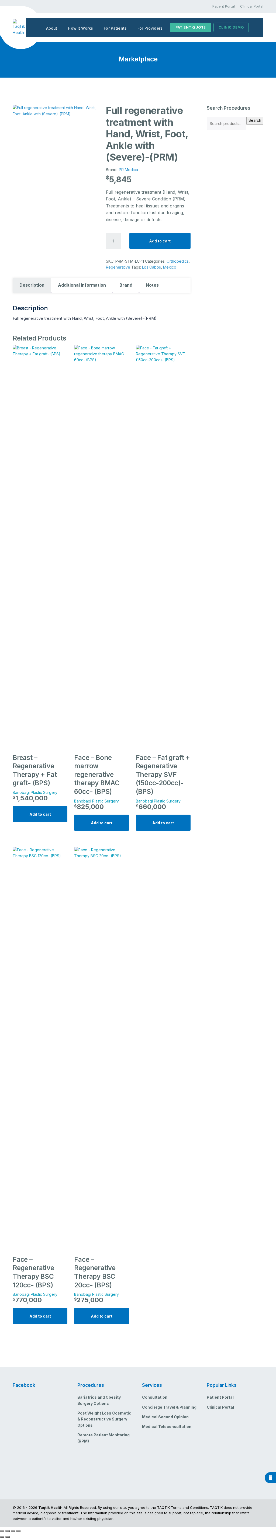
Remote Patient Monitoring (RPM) (103, 1438)
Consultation (154, 1397)
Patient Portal (223, 6)
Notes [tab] (152, 285)
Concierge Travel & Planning (169, 1407)
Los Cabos (151, 267)
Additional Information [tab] (82, 285)
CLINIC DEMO (231, 27)
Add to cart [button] (40, 814)
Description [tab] (31, 285)
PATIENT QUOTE (190, 27)
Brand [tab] (125, 285)
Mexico (169, 267)
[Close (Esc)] (18, 1531)
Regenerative (118, 267)
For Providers (150, 28)
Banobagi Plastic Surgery (35, 792)
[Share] (13, 1531)
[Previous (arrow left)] (2, 1537)
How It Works (80, 28)
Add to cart (160, 241)
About (51, 28)
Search (255, 120)
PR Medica (128, 169)
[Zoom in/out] (2, 1531)
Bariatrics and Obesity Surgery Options (99, 1400)
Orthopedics (178, 261)
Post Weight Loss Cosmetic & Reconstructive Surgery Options (104, 1419)
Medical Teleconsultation (166, 1426)
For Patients (115, 28)
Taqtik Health (50, 1507)
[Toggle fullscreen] (7, 1531)
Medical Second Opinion (165, 1417)
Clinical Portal (251, 6)
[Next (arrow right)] (7, 1537)
